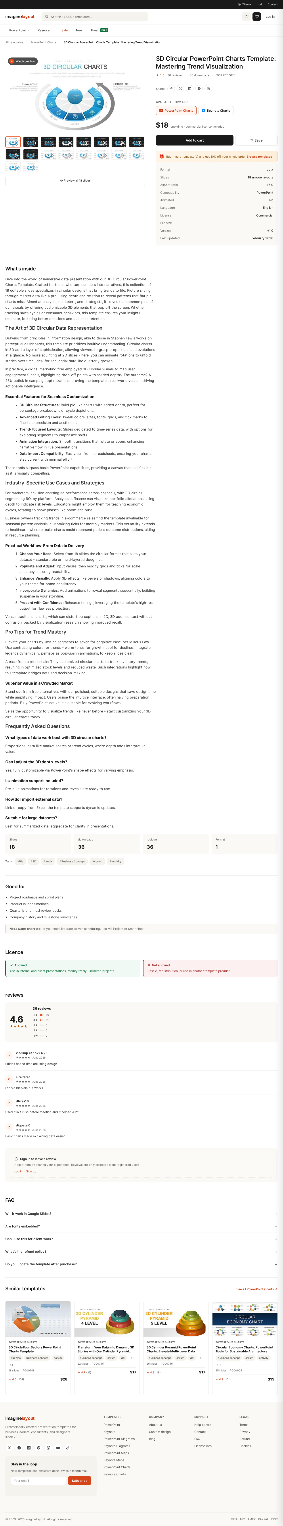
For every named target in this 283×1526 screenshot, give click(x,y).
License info (203, 1446)
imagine (20, 16)
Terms (243, 1424)
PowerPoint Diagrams (119, 1439)
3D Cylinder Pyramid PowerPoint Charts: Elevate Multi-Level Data (171, 1349)
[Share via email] (208, 88)
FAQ (197, 1439)
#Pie (20, 861)
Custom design (160, 1432)
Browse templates (259, 156)
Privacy (244, 1432)
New (79, 30)
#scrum (97, 861)
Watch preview (25, 61)
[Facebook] (19, 1448)
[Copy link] (171, 88)
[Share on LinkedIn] (189, 88)
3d (123, 1357)
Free (99, 30)
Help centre (202, 1424)
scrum (58, 1357)
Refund (244, 1439)
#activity (115, 861)
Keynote (44, 30)
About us (155, 1424)
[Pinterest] (38, 1448)
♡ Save (256, 140)
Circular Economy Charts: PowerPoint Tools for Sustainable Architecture (244, 1349)
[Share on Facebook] (199, 88)
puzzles (16, 1357)
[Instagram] (48, 1448)
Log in (270, 16)
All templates (14, 42)
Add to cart (195, 140)
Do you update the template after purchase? (41, 1264)
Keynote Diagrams (117, 1446)
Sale (64, 30)
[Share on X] (180, 88)
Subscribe (79, 1480)
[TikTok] (68, 1448)
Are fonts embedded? (22, 1226)
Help (260, 4)
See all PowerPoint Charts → (257, 1289)
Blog (152, 1439)
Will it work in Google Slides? (28, 1214)
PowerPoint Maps (116, 1453)
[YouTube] (58, 1448)
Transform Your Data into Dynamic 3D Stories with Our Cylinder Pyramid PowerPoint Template (106, 1349)
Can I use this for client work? (29, 1239)
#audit (48, 861)
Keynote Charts (216, 110)
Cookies (245, 1446)
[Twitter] (9, 1448)
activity (263, 1357)
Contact (273, 4)
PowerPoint (17, 30)
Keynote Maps (114, 1460)
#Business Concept (72, 861)
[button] (75, 94)
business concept (37, 1357)
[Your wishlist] (246, 16)
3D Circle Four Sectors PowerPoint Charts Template (35, 1349)
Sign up (31, 1171)
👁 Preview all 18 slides (75, 180)
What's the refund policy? (25, 1251)
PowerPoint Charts (43, 42)
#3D (33, 861)
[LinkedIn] (29, 1448)
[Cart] (256, 16)
